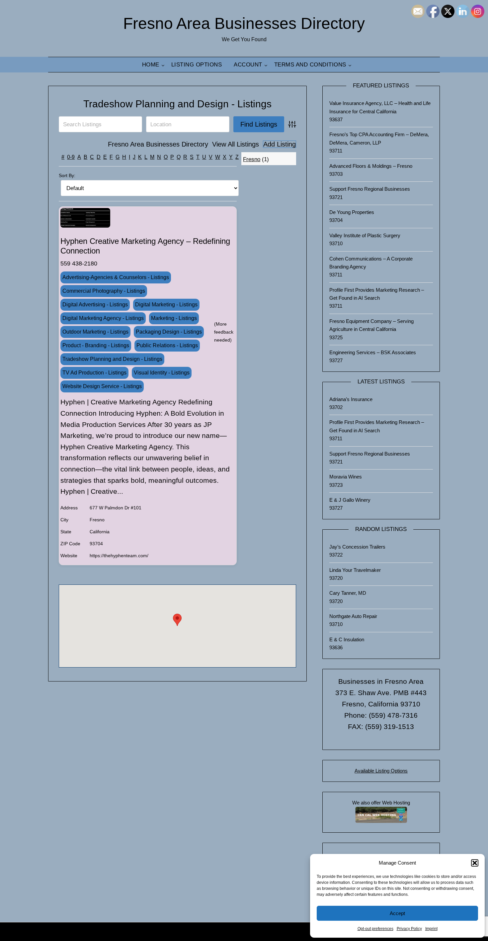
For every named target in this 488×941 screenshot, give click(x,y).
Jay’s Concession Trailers (357, 547)
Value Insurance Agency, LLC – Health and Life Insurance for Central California (380, 107)
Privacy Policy (409, 928)
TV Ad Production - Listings (94, 372)
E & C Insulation (346, 639)
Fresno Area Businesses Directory (244, 23)
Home (150, 64)
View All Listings (235, 144)
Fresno (251, 159)
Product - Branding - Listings (95, 345)
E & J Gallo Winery (349, 500)
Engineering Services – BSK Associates (372, 352)
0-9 (71, 157)
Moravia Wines (345, 476)
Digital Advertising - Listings (95, 304)
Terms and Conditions (310, 64)
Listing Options (196, 64)
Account (248, 64)
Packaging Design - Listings (169, 332)
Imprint (431, 928)
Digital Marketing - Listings (166, 304)
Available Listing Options (381, 771)
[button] (474, 863)
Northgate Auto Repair (353, 616)
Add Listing (279, 144)
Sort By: (67, 175)
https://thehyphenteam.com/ (119, 555)
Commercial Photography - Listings (103, 291)
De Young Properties (351, 212)
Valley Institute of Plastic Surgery (364, 235)
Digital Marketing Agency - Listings (103, 318)
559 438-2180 (78, 263)
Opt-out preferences (375, 928)
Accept (397, 913)
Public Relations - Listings (167, 345)
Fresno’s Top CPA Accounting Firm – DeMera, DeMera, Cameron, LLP (379, 138)
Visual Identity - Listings (162, 372)
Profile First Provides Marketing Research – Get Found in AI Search (376, 294)
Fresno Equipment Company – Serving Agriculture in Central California (371, 325)
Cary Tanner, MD (347, 593)
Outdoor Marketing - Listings (95, 332)
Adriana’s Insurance (350, 399)
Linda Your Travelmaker (355, 570)
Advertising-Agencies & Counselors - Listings (115, 277)
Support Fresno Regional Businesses (369, 189)
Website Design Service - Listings (102, 386)
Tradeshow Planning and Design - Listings (177, 103)
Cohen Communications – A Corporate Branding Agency (371, 262)
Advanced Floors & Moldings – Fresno (370, 166)
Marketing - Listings (174, 318)
